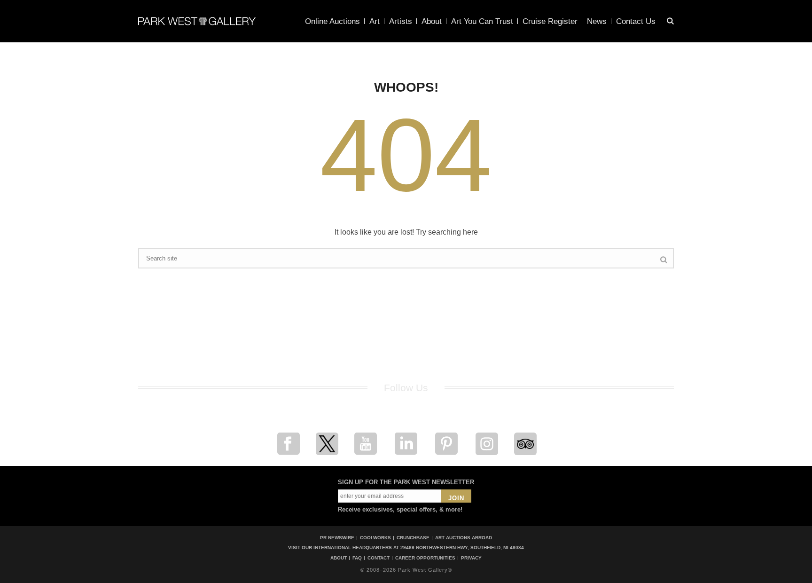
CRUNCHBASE (413, 537)
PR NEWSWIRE (337, 537)
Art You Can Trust (482, 21)
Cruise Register (550, 21)
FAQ (357, 558)
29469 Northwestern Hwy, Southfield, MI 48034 (462, 547)
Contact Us (636, 21)
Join (456, 498)
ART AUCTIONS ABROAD (463, 537)
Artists (400, 21)
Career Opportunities (425, 558)
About (432, 21)
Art (374, 21)
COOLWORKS (375, 537)
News (597, 21)
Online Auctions (332, 21)
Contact (378, 558)
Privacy (471, 558)
